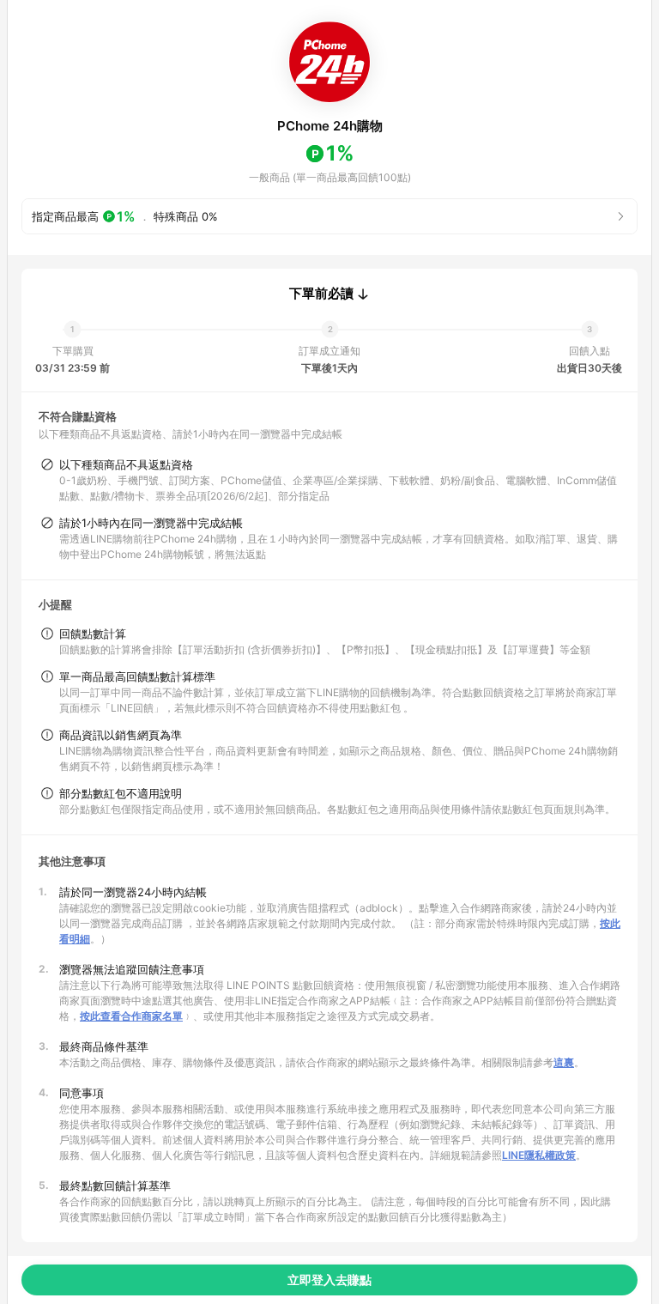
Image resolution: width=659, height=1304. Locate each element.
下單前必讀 (321, 293)
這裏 (563, 1062)
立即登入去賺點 (329, 1279)
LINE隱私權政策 (539, 1155)
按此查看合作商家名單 (131, 1016)
